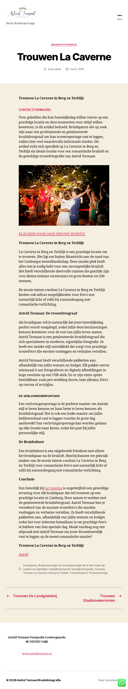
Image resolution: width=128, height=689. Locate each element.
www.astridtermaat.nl (37, 654)
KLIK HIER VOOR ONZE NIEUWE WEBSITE (52, 234)
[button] (122, 683)
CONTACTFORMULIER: (35, 109)
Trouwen (100, 569)
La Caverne (53, 488)
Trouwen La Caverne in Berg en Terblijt (45, 572)
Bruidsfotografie (64, 44)
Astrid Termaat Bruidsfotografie (39, 680)
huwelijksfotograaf (59, 569)
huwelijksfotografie (82, 569)
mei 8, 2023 (77, 69)
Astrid (23, 554)
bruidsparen (30, 565)
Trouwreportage (98, 572)
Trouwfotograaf (78, 572)
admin (57, 69)
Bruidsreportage (47, 565)
